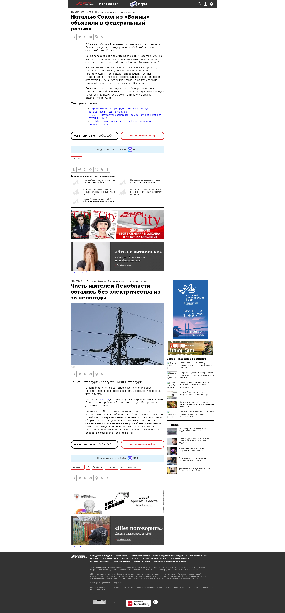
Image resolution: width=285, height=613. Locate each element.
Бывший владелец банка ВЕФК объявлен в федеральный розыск (98, 200)
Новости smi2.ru (80, 272)
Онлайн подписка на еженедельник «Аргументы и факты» (180, 556)
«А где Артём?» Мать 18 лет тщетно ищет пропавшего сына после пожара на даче (196, 384)
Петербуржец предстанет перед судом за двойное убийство (145, 181)
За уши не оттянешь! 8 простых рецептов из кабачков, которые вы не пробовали (197, 404)
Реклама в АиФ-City (180, 559)
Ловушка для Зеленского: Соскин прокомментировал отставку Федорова (194, 441)
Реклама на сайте (130, 559)
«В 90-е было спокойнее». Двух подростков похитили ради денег (195, 393)
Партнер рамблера (116, 602)
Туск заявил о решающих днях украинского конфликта (193, 459)
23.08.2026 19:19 (77, 281)
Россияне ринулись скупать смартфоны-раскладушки (192, 449)
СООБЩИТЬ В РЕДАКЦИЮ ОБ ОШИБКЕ (170, 562)
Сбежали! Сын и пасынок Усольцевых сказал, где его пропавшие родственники (197, 414)
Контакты (94, 559)
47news (104, 399)
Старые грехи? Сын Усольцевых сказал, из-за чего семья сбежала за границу (196, 365)
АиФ (73, 367)
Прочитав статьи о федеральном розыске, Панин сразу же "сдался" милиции (146, 191)
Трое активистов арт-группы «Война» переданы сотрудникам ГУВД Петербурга (119, 110)
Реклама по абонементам (154, 559)
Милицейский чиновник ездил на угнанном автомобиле (99, 181)
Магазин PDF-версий (140, 556)
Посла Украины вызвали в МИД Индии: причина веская (193, 430)
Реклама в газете (111, 559)
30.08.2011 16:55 (77, 12)
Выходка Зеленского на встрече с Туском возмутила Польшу (194, 469)
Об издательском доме (101, 556)
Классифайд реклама (100, 562)
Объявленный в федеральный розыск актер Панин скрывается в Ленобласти (99, 191)
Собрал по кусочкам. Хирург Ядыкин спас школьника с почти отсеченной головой (197, 374)
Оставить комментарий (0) (142, 136)
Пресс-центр (121, 556)
